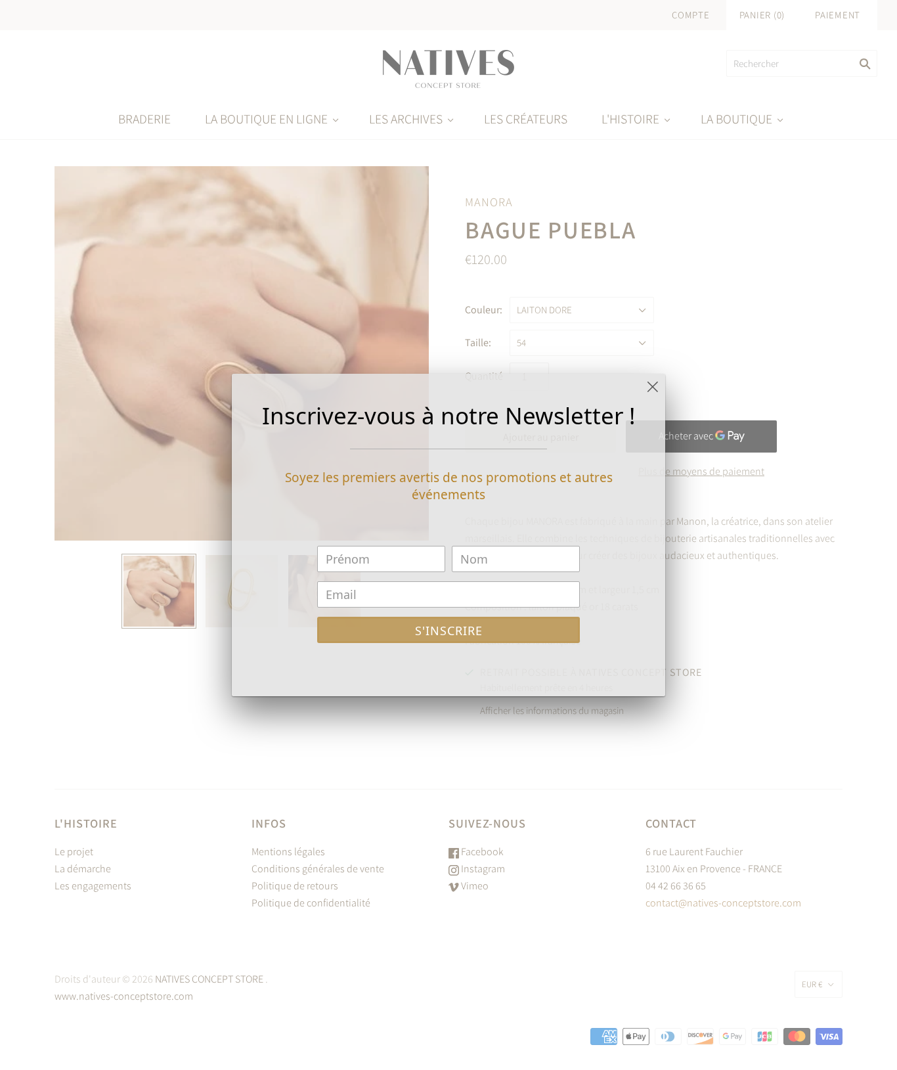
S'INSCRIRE (449, 630)
